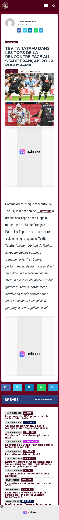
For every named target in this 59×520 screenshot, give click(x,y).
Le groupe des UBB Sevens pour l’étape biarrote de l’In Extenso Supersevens (25, 494)
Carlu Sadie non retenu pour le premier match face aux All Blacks (26, 427)
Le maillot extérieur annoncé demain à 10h (28, 484)
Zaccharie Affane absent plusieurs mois (27, 436)
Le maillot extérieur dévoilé (22, 454)
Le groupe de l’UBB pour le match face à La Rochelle (26, 417)
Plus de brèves (43, 399)
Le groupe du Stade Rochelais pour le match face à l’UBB (29, 446)
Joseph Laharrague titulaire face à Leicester (27, 474)
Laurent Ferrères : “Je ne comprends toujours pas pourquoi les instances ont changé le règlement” (28, 464)
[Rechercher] (54, 5)
